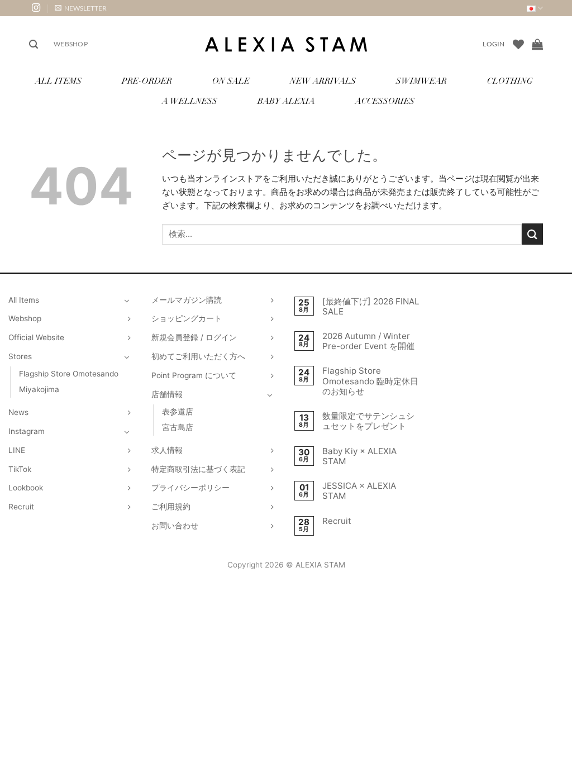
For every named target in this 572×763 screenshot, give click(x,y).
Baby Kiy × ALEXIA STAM (359, 456)
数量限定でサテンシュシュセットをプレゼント (368, 421)
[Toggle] (127, 300)
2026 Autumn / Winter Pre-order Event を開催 (368, 341)
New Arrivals (323, 82)
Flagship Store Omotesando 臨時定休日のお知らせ (370, 381)
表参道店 (177, 411)
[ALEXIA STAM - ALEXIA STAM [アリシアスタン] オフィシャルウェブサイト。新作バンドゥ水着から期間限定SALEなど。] (286, 44)
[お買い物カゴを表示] (537, 44)
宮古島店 (177, 427)
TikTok (19, 469)
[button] (81, 8)
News (18, 412)
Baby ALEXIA (286, 102)
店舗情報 (167, 394)
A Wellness (189, 102)
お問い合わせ (174, 525)
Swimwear (421, 82)
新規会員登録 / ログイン (194, 337)
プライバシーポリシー (190, 487)
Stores (20, 356)
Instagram (26, 431)
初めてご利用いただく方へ (198, 356)
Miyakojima (39, 389)
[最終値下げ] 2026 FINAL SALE (371, 307)
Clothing (510, 82)
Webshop (71, 44)
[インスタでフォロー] (36, 8)
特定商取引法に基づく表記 (198, 469)
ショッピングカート (186, 318)
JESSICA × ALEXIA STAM (359, 491)
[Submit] (532, 233)
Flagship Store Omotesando (68, 373)
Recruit (21, 506)
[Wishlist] (518, 44)
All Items (58, 82)
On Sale (231, 82)
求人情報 (167, 450)
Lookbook (25, 487)
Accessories (384, 102)
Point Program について (193, 375)
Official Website (36, 337)
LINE (16, 450)
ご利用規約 (170, 506)
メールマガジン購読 (186, 299)
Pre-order (147, 82)
